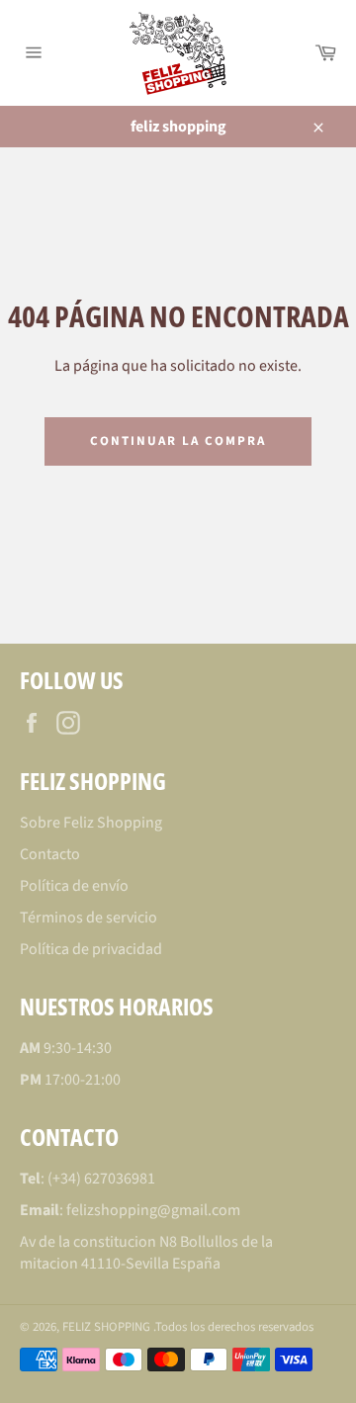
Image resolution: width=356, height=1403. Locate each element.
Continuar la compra (177, 441)
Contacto (50, 854)
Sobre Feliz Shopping (91, 822)
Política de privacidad (91, 949)
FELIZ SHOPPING (107, 1327)
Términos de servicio (88, 917)
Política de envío (74, 886)
